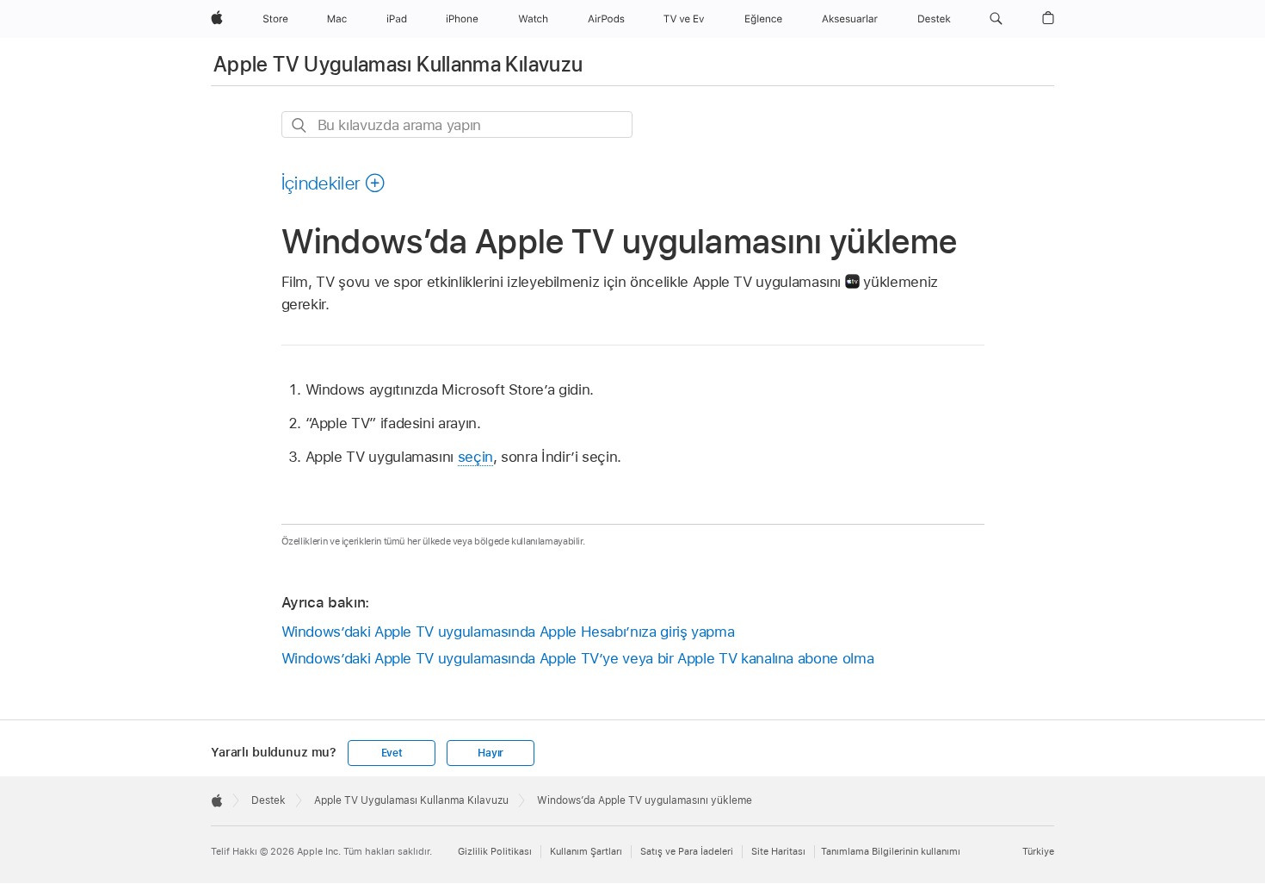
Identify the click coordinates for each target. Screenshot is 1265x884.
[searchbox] (456, 124)
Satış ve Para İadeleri (686, 851)
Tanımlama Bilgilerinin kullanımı (890, 851)
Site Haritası (778, 851)
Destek (268, 800)
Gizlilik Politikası (495, 851)
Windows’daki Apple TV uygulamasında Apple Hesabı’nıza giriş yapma (508, 631)
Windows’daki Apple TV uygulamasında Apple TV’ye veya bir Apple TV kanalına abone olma (577, 658)
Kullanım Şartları (586, 851)
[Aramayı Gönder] (300, 125)
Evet (392, 753)
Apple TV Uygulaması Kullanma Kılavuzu (398, 64)
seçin (475, 456)
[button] (996, 19)
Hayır (490, 753)
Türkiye (1038, 851)
